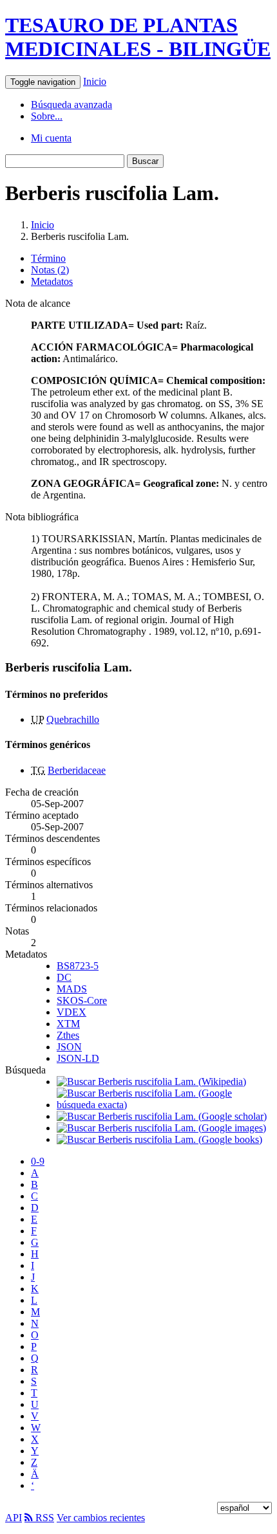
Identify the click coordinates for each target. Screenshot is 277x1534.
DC (64, 977)
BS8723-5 (78, 965)
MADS (72, 988)
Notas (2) (50, 269)
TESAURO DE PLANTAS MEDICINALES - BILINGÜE (138, 37)
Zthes (68, 1035)
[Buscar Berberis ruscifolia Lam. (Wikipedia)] (151, 1081)
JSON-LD (78, 1058)
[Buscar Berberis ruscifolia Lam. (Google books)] (159, 1139)
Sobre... (46, 116)
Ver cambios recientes (101, 1517)
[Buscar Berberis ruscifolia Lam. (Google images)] (161, 1127)
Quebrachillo (72, 719)
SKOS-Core (82, 1000)
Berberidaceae (77, 770)
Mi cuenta (51, 137)
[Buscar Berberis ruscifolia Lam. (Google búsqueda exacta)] (164, 1104)
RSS (43, 1517)
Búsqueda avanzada (71, 104)
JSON (69, 1046)
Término (48, 258)
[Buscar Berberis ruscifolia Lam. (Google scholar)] (162, 1116)
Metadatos (52, 281)
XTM (68, 1023)
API (13, 1517)
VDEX (71, 1012)
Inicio (94, 81)
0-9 (37, 1161)
